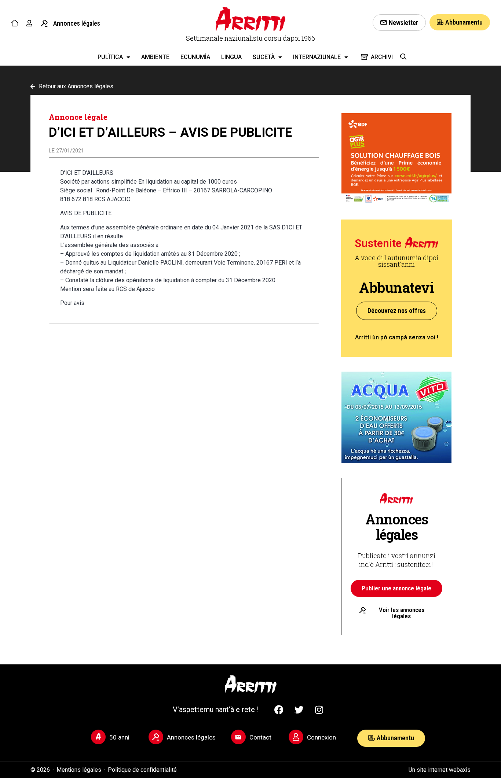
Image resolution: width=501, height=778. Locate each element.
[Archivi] (364, 57)
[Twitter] (299, 709)
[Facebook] (279, 709)
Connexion (321, 737)
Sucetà (264, 57)
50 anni (119, 737)
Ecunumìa (195, 57)
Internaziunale (317, 57)
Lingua (231, 57)
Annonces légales (76, 23)
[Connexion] (296, 737)
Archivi (382, 57)
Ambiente (155, 57)
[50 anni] (98, 737)
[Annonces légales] (44, 23)
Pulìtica (110, 57)
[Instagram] (319, 709)
